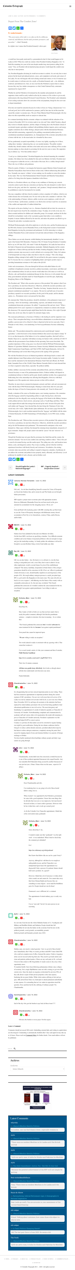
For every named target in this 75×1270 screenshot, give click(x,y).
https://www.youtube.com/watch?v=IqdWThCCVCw (35, 658)
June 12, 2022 (12, 16)
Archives (14, 1066)
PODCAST (15, 1259)
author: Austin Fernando (26, 16)
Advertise (37, 1262)
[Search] (14, 1049)
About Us (24, 1259)
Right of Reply (48, 1259)
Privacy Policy (36, 1259)
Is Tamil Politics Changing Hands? (26, 1228)
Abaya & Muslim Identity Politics (26, 1126)
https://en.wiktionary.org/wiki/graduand (41, 850)
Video (7, 1259)
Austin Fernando (16, 33)
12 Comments (41, 16)
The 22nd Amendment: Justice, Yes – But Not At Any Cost (35, 1166)
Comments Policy (62, 1259)
